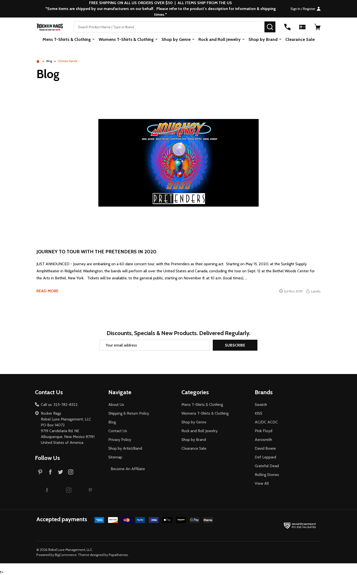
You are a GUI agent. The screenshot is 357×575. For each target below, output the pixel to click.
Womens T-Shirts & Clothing (126, 39)
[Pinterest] (40, 471)
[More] (93, 39)
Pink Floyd (263, 431)
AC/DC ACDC (266, 422)
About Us (116, 404)
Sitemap (115, 457)
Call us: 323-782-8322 (59, 404)
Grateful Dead (267, 466)
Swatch (261, 404)
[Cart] (317, 27)
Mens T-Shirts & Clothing (66, 39)
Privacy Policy (119, 439)
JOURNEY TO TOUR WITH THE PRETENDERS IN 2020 (96, 252)
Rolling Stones (267, 474)
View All (262, 483)
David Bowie (265, 448)
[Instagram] (71, 471)
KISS (258, 413)
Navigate (119, 392)
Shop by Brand (263, 39)
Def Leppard (265, 457)
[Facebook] (50, 471)
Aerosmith (263, 439)
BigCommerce (65, 555)
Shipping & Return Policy (128, 413)
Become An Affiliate (128, 468)
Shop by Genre (176, 39)
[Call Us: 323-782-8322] (287, 27)
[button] (47, 489)
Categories (195, 392)
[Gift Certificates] (302, 27)
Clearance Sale (300, 39)
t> (160, 287)
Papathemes (118, 555)
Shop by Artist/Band (125, 448)
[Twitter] (60, 471)
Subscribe (235, 345)
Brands (264, 392)
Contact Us (117, 431)
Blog (112, 422)
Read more (47, 291)
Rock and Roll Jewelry (219, 39)
